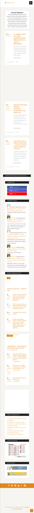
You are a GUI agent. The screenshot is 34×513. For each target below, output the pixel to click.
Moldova (10, 335)
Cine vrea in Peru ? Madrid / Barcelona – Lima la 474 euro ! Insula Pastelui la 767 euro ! (20, 145)
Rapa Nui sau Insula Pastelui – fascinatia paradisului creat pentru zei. (20, 108)
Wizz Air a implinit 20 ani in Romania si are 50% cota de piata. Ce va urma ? (16, 260)
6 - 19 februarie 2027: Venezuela (15, 434)
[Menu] (30, 2)
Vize (8, 278)
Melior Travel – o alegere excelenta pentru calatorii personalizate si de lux (19, 367)
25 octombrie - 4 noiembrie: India (15, 422)
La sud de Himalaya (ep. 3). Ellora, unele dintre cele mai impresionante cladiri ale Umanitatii (16, 221)
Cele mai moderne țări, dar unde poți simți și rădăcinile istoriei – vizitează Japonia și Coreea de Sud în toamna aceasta (20, 356)
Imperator (13, 218)
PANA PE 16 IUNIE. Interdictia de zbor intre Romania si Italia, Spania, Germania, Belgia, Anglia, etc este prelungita (20, 297)
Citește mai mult (17, 57)
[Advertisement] (17, 84)
